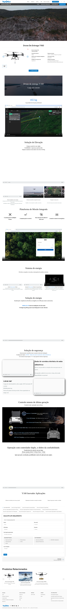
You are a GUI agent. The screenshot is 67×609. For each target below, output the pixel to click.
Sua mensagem (6, 546)
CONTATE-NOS (55, 1)
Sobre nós (3, 601)
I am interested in (38, 537)
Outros (7, 543)
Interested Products (8, 537)
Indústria (32, 1)
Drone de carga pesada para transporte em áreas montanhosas (30, 509)
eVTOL (37, 1)
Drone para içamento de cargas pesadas (57, 600)
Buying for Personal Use (40, 541)
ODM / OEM (33, 594)
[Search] (61, 2)
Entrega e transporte (5, 596)
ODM (41, 1)
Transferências (55, 4)
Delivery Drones (22, 539)
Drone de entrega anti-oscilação (38, 511)
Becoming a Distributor (39, 539)
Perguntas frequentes (45, 4)
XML (28, 607)
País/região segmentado (8, 532)
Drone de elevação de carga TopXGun (28, 507)
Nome (5, 522)
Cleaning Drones (8, 541)
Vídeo (38, 4)
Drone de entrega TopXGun (16, 507)
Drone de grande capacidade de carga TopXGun (54, 511)
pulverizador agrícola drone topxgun (56, 596)
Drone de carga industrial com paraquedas (10, 511)
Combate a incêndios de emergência (7, 599)
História (20, 596)
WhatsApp (6, 527)
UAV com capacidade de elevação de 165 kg (10, 509)
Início (3, 594)
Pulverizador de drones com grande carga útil (57, 598)
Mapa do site (25, 607)
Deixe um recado (46, 1)
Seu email (36, 522)
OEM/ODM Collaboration (55, 539)
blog (20, 599)
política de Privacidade (34, 607)
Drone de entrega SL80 (25, 582)
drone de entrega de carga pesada (42, 507)
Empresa (35, 527)
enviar (5, 554)
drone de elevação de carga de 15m (25, 511)
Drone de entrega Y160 (6, 4)
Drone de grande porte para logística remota (49, 509)
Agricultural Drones (9, 539)
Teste (28, 1)
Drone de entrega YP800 (41, 581)
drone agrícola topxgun (54, 594)
